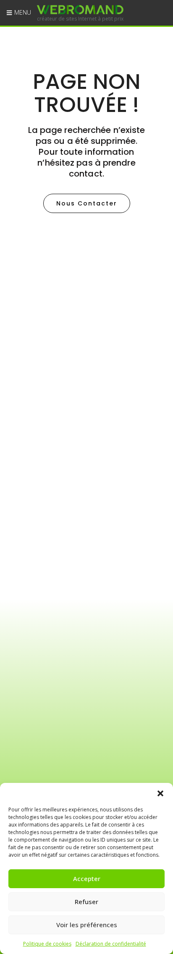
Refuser (86, 901)
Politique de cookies (47, 943)
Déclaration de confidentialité (111, 943)
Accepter (86, 878)
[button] (160, 793)
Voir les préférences (86, 924)
